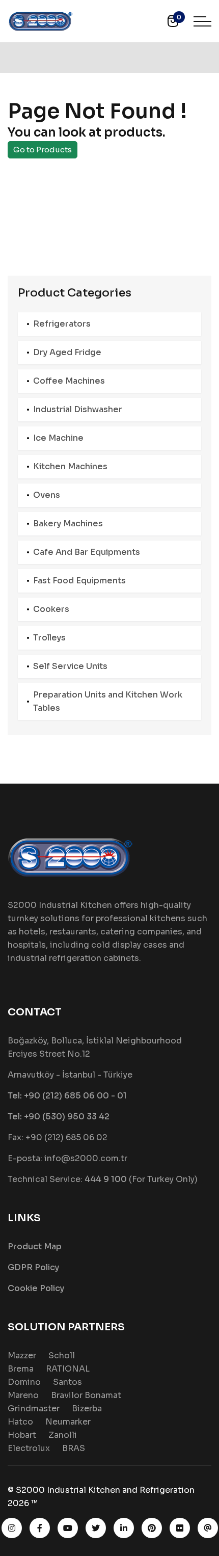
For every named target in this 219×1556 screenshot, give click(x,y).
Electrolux (29, 1448)
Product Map (35, 1246)
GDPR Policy (33, 1267)
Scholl (61, 1355)
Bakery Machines (68, 523)
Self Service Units (70, 666)
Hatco (20, 1421)
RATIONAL (68, 1368)
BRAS (73, 1448)
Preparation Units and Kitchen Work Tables (107, 701)
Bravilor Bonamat (86, 1395)
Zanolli (62, 1435)
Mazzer (22, 1355)
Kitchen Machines (70, 466)
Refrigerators (62, 323)
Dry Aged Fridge (67, 352)
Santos (67, 1382)
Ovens (46, 495)
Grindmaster (34, 1408)
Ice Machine (58, 438)
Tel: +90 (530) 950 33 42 (59, 1116)
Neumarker (68, 1421)
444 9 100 (106, 1179)
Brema (21, 1368)
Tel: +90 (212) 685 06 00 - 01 (67, 1095)
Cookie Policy (36, 1288)
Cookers (51, 609)
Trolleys (49, 637)
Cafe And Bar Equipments (86, 552)
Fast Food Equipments (79, 580)
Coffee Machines (69, 380)
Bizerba (87, 1408)
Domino (24, 1382)
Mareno (23, 1395)
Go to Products (42, 149)
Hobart (22, 1435)
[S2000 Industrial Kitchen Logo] (41, 20)
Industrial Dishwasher (77, 409)
